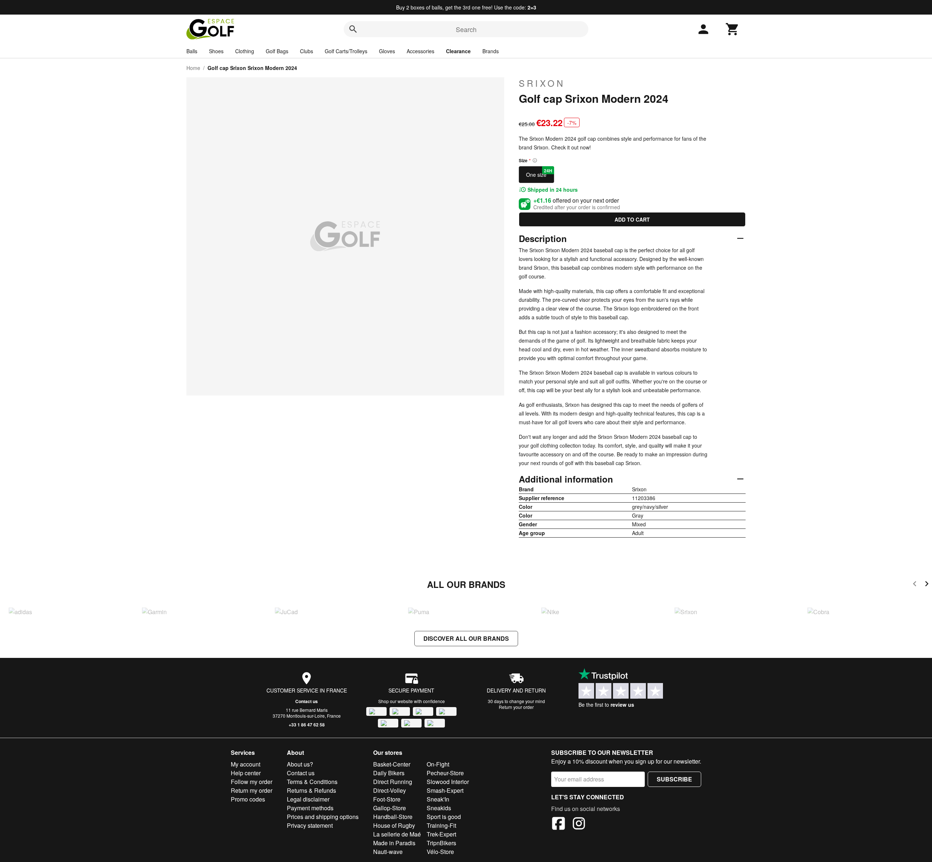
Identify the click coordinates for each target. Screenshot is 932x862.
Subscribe (674, 779)
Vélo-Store (440, 851)
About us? (300, 764)
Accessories (420, 51)
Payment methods (310, 808)
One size (539, 172)
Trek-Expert (441, 834)
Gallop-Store (389, 808)
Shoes (216, 51)
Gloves (387, 51)
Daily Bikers (388, 773)
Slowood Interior (448, 781)
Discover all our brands (466, 638)
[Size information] (534, 160)
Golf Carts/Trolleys (346, 51)
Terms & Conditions (312, 781)
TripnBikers (441, 843)
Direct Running (392, 781)
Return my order (251, 790)
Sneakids (439, 808)
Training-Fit (441, 825)
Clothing (244, 51)
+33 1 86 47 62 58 (307, 724)
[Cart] (732, 29)
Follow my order (251, 781)
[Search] (353, 29)
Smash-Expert (445, 790)
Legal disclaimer (308, 799)
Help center (246, 773)
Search (466, 29)
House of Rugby (394, 825)
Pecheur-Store (445, 773)
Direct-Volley (389, 790)
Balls (191, 51)
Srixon (542, 83)
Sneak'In (438, 799)
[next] (926, 584)
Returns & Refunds (311, 790)
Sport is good (444, 816)
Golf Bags (277, 51)
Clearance (458, 51)
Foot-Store (386, 799)
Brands (490, 51)
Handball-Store (392, 816)
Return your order (516, 707)
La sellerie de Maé (397, 834)
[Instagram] (579, 824)
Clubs (306, 51)
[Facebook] (558, 824)
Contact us (306, 701)
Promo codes (248, 799)
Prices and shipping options (323, 816)
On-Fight (438, 764)
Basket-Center (391, 764)
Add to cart (632, 219)
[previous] (914, 584)
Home (193, 67)
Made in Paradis (394, 843)
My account (245, 764)
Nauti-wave (388, 851)
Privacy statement (310, 825)
